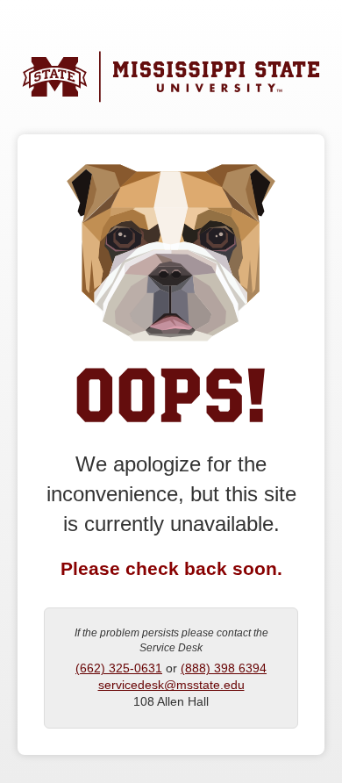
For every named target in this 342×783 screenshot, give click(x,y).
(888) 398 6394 (224, 668)
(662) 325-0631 (118, 668)
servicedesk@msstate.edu (171, 685)
